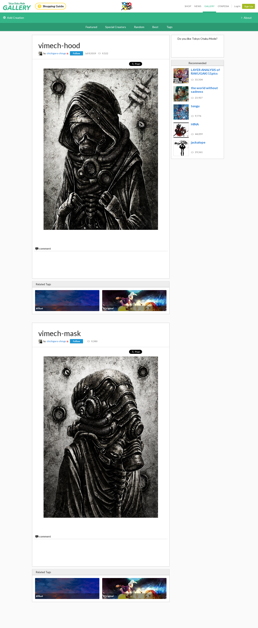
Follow (76, 53)
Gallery (209, 6)
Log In (237, 6)
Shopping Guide (53, 6)
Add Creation (15, 17)
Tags (169, 27)
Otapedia (223, 6)
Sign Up (248, 6)
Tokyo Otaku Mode (127, 6)
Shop (188, 6)
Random (139, 27)
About (248, 17)
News (197, 6)
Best (155, 27)
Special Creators (115, 27)
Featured (91, 27)
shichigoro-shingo (56, 53)
